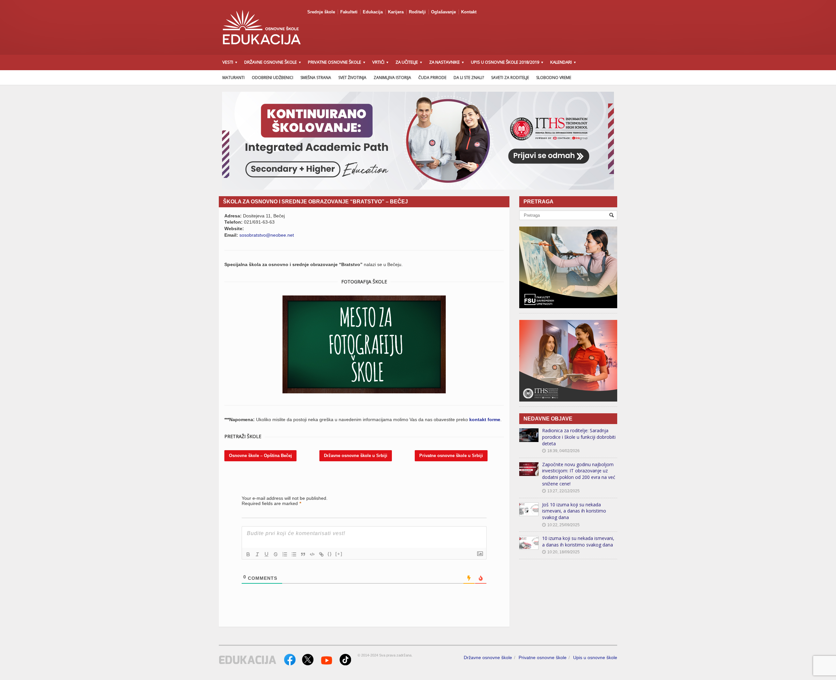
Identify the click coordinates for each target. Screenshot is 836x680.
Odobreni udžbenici (272, 77)
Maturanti (233, 77)
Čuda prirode (432, 77)
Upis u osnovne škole (595, 657)
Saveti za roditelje (510, 77)
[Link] (321, 554)
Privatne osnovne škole (543, 657)
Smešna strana (315, 77)
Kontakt (468, 11)
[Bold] (248, 554)
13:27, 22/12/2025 (561, 491)
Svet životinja (352, 77)
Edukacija (373, 11)
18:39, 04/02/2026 (561, 451)
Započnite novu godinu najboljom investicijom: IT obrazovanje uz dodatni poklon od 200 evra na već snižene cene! (578, 474)
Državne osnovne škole (488, 657)
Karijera (396, 11)
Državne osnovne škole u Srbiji (355, 455)
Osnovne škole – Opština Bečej (260, 455)
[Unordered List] (293, 554)
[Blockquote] (303, 554)
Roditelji (417, 11)
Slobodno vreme (553, 77)
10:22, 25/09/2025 (561, 525)
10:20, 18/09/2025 (561, 552)
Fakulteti (349, 11)
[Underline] (266, 554)
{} (330, 553)
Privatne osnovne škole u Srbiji (451, 455)
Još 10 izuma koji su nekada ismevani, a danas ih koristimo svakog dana (574, 510)
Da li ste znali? (469, 77)
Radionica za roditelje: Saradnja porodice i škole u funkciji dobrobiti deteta (579, 436)
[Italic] (257, 554)
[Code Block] (312, 554)
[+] (339, 553)
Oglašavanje (443, 11)
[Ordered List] (284, 554)
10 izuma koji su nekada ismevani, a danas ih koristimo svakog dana (578, 541)
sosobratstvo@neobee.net (266, 235)
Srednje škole (321, 11)
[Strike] (275, 554)
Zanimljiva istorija (392, 77)
